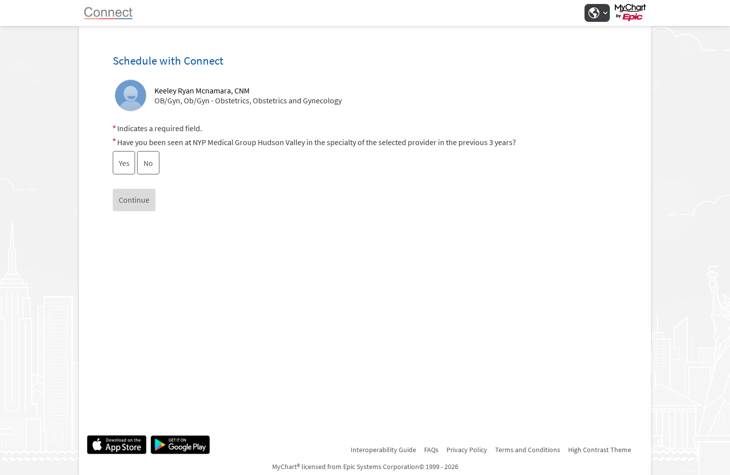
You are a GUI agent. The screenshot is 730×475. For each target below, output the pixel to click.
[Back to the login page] (113, 13)
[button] (596, 13)
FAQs (431, 449)
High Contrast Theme (599, 449)
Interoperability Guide (383, 449)
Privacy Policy (466, 449)
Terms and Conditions (527, 449)
